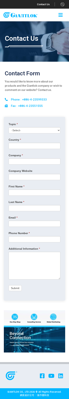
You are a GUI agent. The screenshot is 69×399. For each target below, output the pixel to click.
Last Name (16, 202)
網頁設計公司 (27, 395)
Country (15, 139)
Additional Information (24, 248)
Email (13, 217)
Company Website (20, 170)
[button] (43, 4)
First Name (16, 186)
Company (16, 155)
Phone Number (19, 233)
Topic (13, 124)
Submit (15, 288)
